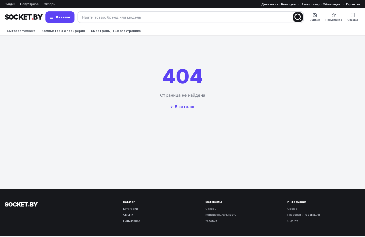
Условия (211, 221)
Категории (130, 208)
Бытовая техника (21, 31)
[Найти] (298, 17)
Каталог (63, 17)
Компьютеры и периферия (63, 31)
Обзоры (50, 4)
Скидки (9, 4)
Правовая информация (303, 214)
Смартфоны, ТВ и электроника (116, 31)
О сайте (292, 221)
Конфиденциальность (220, 214)
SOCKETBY (23, 17)
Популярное (29, 4)
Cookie (292, 208)
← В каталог (182, 106)
